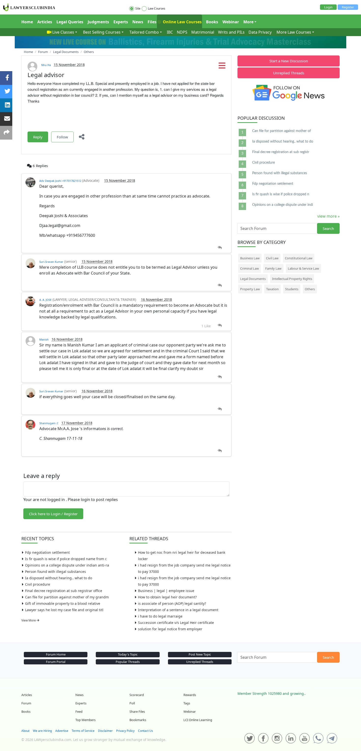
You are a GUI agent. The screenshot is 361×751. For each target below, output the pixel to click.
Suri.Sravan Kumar (51, 262)
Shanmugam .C (48, 423)
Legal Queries (69, 22)
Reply (37, 136)
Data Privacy (260, 32)
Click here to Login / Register (53, 513)
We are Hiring (42, 731)
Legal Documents (253, 279)
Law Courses (156, 8)
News (137, 22)
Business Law (250, 258)
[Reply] (219, 247)
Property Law (250, 289)
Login (328, 7)
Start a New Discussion (288, 60)
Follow (62, 136)
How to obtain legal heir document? (167, 597)
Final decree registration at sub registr (280, 152)
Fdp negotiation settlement (47, 552)
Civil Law (272, 258)
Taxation (272, 289)
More (248, 22)
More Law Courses (294, 32)
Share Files (137, 711)
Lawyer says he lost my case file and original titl (64, 609)
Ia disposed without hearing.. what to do (58, 578)
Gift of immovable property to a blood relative (62, 603)
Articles (44, 22)
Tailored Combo (144, 32)
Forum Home (56, 654)
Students (291, 289)
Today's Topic (128, 654)
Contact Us (145, 731)
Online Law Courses (182, 22)
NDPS (182, 32)
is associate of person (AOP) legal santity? (172, 603)
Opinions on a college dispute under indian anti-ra (67, 565)
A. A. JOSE (45, 300)
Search (328, 228)
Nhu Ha (46, 65)
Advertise (61, 731)
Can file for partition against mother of (281, 131)
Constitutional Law (298, 258)
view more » (328, 216)
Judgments (98, 22)
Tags (186, 703)
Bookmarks (137, 720)
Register (348, 7)
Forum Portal (55, 661)
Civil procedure (37, 584)
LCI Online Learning (197, 720)
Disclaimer (105, 731)
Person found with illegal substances (55, 571)
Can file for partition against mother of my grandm (67, 597)
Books (212, 22)
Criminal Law (249, 268)
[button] (222, 67)
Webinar (230, 22)
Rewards (189, 695)
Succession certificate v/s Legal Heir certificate (176, 622)
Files (152, 22)
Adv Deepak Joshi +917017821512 (60, 181)
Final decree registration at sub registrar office (63, 590)
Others (310, 289)
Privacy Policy (125, 731)
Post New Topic (200, 654)
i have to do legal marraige (160, 616)
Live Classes (63, 32)
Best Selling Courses (102, 32)
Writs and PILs (231, 32)
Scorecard (136, 695)
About (25, 731)
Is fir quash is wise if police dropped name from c (66, 558)
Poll (132, 703)
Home (27, 22)
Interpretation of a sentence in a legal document (178, 609)
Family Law (273, 268)
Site (137, 8)
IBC (170, 32)
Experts (120, 22)
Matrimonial (202, 32)
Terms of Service (83, 731)
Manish (44, 339)
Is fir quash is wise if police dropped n (280, 194)
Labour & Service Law (303, 268)
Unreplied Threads (288, 72)
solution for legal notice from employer (170, 629)
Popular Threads (128, 661)
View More (29, 620)
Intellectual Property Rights (292, 279)
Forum (26, 703)
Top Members (85, 720)
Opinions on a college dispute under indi (282, 205)
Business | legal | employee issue (166, 590)
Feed (79, 711)
